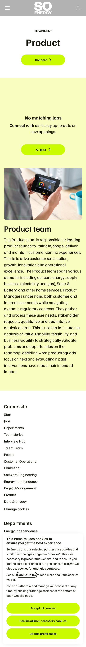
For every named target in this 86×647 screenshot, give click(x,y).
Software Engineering (20, 474)
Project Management (20, 488)
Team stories (13, 434)
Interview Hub (14, 441)
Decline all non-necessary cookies (43, 621)
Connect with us (24, 125)
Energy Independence (21, 481)
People (9, 454)
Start (7, 414)
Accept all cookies (43, 608)
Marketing (12, 468)
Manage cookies (16, 509)
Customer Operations (20, 461)
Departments (14, 428)
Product (10, 495)
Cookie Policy (26, 575)
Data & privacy (15, 501)
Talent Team (13, 448)
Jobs (7, 421)
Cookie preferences (43, 634)
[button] (78, 8)
